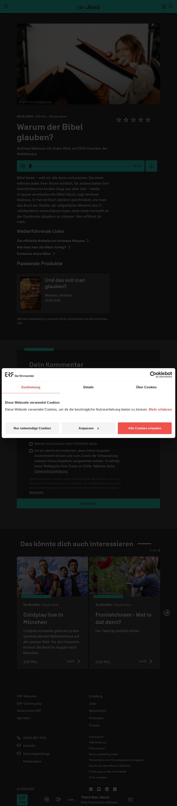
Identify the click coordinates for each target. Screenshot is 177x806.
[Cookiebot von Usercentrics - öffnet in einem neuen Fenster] (153, 374)
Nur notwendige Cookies (32, 428)
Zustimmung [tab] (30, 387)
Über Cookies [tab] (146, 387)
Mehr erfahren (160, 409)
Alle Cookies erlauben (144, 428)
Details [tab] (88, 387)
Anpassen (86, 428)
